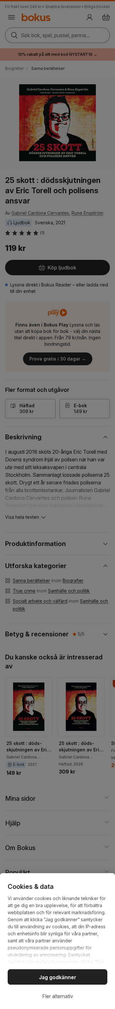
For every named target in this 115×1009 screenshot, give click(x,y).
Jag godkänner (57, 977)
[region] (57, 941)
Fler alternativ (57, 996)
